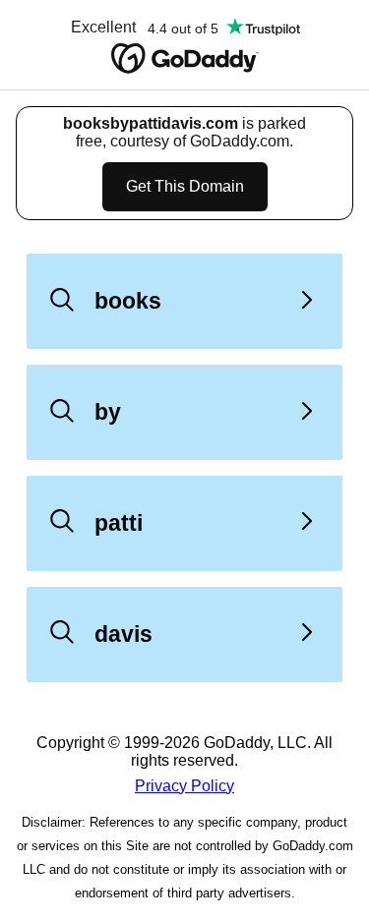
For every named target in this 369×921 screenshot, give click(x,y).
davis (123, 634)
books (127, 301)
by (107, 412)
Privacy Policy (184, 785)
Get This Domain (185, 186)
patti (118, 523)
